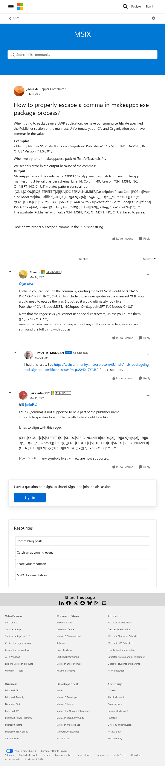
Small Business (13, 738)
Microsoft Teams (13, 724)
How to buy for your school (122, 650)
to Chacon (80, 353)
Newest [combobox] (150, 259)
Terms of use (83, 755)
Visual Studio (63, 738)
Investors (112, 717)
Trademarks (101, 755)
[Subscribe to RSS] (97, 602)
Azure (60, 690)
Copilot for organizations (18, 643)
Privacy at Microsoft (118, 711)
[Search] (125, 6)
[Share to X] (75, 602)
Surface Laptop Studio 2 (17, 636)
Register (136, 6)
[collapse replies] (9, 271)
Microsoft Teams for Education (123, 636)
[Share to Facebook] (68, 602)
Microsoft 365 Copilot (16, 731)
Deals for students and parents (124, 663)
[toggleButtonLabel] (154, 18)
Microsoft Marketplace (68, 724)
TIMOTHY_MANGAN (49, 353)
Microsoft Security (14, 697)
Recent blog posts (29, 541)
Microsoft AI (11, 690)
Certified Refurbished (68, 656)
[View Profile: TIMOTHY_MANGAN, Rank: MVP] (28, 355)
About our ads (12, 759)
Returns (61, 643)
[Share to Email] (104, 602)
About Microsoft (116, 697)
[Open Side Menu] (11, 6)
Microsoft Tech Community (70, 717)
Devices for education (119, 629)
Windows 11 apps (14, 670)
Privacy (46, 755)
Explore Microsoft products (19, 663)
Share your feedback (31, 564)
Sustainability (115, 738)
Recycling (136, 755)
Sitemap (9, 755)
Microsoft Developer (67, 697)
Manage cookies (63, 755)
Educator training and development (126, 656)
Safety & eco (119, 755)
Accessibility (114, 731)
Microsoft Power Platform (18, 717)
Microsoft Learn (65, 704)
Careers (112, 690)
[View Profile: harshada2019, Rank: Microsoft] (23, 395)
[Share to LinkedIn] (61, 602)
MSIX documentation (32, 575)
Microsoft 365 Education (120, 643)
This (22, 417)
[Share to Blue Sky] (89, 602)
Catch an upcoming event (35, 552)
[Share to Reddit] (82, 602)
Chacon (35, 272)
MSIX (16, 18)
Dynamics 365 (12, 704)
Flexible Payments (66, 670)
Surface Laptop (13, 629)
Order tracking (64, 650)
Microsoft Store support (69, 636)
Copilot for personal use (17, 650)
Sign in (30, 497)
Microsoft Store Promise (69, 663)
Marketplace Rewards (68, 731)
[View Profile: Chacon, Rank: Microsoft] (23, 274)
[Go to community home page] (20, 6)
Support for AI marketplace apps (73, 711)
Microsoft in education (119, 622)
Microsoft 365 (12, 711)
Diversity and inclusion (119, 724)
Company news (116, 704)
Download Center (66, 629)
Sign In (149, 6)
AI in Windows (12, 656)
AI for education (116, 670)
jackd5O (32, 89)
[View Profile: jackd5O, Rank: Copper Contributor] (19, 91)
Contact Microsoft (28, 755)
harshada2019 (40, 393)
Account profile (64, 622)
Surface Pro (11, 622)
